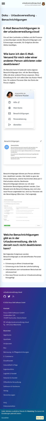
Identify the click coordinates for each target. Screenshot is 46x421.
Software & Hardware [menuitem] (11, 386)
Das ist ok (40, 418)
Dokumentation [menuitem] (9, 406)
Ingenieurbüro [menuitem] (8, 369)
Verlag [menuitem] (5, 391)
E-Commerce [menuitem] (8, 356)
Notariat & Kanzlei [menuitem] (10, 378)
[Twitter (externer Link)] (9, 296)
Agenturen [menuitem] (7, 335)
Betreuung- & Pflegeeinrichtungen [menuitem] (16, 352)
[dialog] (23, 415)
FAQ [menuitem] (5, 403)
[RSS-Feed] (13, 296)
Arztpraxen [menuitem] (7, 343)
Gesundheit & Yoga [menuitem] (10, 365)
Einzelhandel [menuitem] (8, 361)
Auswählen (5, 418)
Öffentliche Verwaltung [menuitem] (12, 382)
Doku (5, 15)
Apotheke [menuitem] (7, 339)
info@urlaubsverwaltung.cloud (17, 322)
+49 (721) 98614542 (13, 325)
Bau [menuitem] (4, 348)
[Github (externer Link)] (4, 296)
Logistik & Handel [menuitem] (9, 373)
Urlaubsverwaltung (23, 15)
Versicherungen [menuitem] (9, 395)
